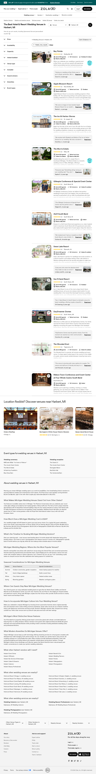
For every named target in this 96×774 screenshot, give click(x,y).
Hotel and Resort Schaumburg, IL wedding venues (63, 681)
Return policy (36, 749)
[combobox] (77, 25)
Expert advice (22, 9)
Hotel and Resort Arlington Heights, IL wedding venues (65, 676)
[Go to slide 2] (40, 61)
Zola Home (80, 2)
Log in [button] (78, 9)
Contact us (35, 752)
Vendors (39, 15)
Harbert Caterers (9, 664)
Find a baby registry (74, 748)
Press (5, 752)
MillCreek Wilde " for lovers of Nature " (15, 462)
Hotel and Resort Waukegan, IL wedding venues (18, 689)
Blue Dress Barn (8, 473)
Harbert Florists (53, 658)
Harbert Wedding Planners (56, 656)
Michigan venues (36, 20)
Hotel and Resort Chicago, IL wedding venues (17, 676)
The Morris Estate (9, 467)
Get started (72, 754)
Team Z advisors (36, 754)
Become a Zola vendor (10, 740)
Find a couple (34, 9)
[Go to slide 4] (43, 61)
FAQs (33, 740)
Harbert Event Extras (10, 653)
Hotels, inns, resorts (59, 20)
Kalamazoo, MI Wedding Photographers (15, 713)
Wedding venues (29, 15)
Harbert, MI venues (47, 20)
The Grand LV (54, 462)
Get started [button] (87, 9)
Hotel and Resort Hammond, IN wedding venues (18, 692)
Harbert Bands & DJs (55, 653)
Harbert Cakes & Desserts (11, 661)
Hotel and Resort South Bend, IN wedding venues (18, 686)
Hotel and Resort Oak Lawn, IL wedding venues (63, 692)
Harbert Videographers (55, 661)
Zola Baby (73, 2)
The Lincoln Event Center (11, 465)
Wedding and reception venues (22, 20)
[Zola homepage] (48, 9)
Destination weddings (52, 15)
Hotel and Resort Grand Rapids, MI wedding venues (19, 681)
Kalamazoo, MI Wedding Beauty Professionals (62, 705)
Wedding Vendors (8, 20)
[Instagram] (78, 761)
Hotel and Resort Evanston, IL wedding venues (62, 678)
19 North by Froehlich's (10, 470)
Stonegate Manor (55, 467)
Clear (51, 45)
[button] (66, 25)
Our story (6, 737)
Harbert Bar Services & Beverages (14, 658)
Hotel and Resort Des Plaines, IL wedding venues (63, 684)
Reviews (6, 743)
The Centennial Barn (56, 473)
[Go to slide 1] (38, 61)
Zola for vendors (88, 2)
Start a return (36, 746)
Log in (70, 742)
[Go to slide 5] (44, 61)
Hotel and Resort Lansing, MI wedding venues (17, 684)
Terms (46, 2)
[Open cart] (72, 9)
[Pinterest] (72, 761)
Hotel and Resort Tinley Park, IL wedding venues (63, 689)
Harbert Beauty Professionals (12, 666)
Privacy (6, 770)
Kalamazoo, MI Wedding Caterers (14, 705)
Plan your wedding (9, 9)
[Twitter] (75, 761)
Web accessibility (38, 770)
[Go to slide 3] (41, 61)
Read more (78, 74)
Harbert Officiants (9, 656)
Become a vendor (67, 15)
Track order (35, 743)
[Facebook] (69, 761)
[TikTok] (81, 761)
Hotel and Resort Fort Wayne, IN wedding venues (18, 678)
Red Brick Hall (54, 470)
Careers (6, 749)
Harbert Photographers (55, 664)
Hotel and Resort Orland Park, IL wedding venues (63, 686)
